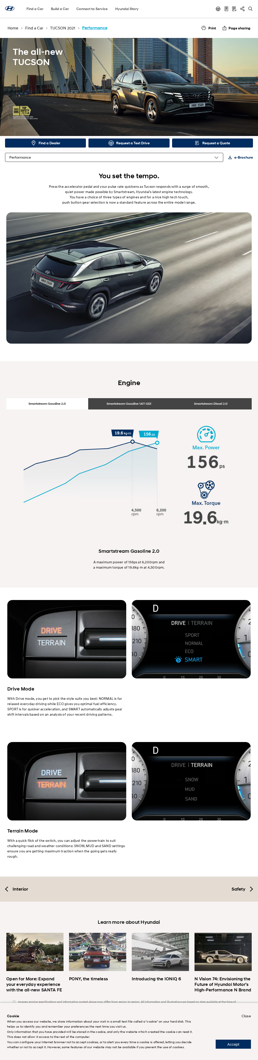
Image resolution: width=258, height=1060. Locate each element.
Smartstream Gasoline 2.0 (47, 403)
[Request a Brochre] (226, 8)
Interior (20, 889)
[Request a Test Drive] (218, 8)
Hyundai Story (127, 9)
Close (246, 1016)
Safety (238, 889)
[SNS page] (242, 8)
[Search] (250, 8)
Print (212, 28)
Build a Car (60, 9)
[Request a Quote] (234, 8)
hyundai (9, 8)
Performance (20, 157)
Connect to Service (92, 9)
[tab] (47, 403)
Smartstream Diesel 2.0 (211, 403)
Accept (233, 1044)
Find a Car (34, 9)
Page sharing (239, 28)
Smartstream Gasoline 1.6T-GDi (129, 403)
